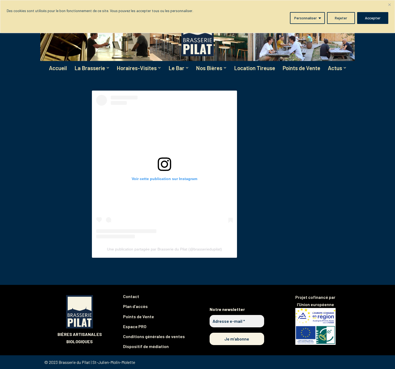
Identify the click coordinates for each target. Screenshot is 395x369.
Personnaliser (305, 18)
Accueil (58, 68)
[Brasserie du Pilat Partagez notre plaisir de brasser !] (197, 36)
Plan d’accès (135, 306)
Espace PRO (134, 326)
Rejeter (341, 18)
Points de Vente (301, 68)
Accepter (372, 18)
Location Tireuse (254, 68)
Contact (131, 296)
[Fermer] (389, 4)
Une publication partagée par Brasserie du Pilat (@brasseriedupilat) (164, 249)
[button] (107, 67)
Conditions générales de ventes (154, 336)
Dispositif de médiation (146, 346)
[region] (197, 16)
